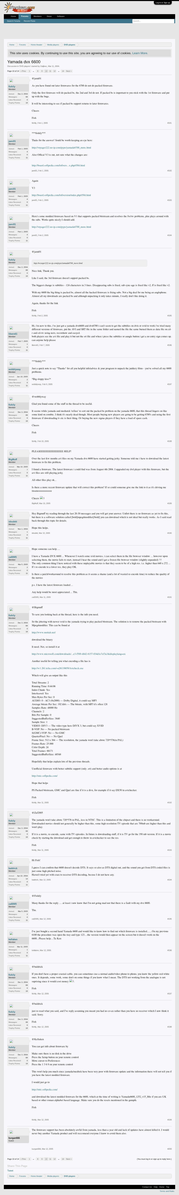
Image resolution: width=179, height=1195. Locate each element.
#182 (169, 171)
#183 (169, 200)
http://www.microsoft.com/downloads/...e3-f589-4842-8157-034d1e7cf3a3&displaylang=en (78, 653)
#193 (169, 850)
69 (27, 97)
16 (27, 103)
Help (155, 1187)
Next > (69, 71)
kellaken (13, 939)
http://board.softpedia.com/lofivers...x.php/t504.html (58, 165)
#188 (169, 441)
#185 (169, 316)
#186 (169, 345)
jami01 (12, 141)
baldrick (13, 868)
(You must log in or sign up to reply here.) (154, 1159)
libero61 (13, 334)
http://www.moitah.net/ (44, 632)
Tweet (10, 1170)
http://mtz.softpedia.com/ (45, 775)
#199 (169, 1120)
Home (13, 16)
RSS (172, 1187)
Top (167, 1187)
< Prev (23, 71)
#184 (169, 235)
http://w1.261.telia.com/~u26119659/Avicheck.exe (57, 668)
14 (63, 71)
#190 (169, 533)
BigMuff (13, 459)
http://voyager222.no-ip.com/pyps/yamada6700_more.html (61, 147)
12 (54, 71)
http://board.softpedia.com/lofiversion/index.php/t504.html (61, 195)
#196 (169, 950)
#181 (169, 123)
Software (61, 16)
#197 (169, 994)
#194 (169, 880)
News (49, 16)
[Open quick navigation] (169, 44)
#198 (169, 1027)
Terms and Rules (167, 1191)
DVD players (25, 66)
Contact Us (147, 1187)
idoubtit (13, 521)
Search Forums (13, 21)
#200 (169, 1149)
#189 (169, 503)
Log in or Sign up (163, 3)
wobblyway (15, 369)
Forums (24, 16)
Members (38, 16)
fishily (12, 86)
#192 (169, 802)
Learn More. (140, 53)
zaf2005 (13, 557)
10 (46, 71)
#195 (169, 919)
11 (50, 71)
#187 (169, 384)
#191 (169, 597)
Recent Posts (29, 21)
